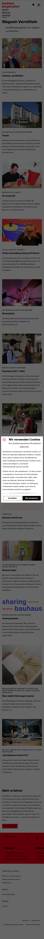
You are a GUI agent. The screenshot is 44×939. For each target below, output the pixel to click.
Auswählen (12, 498)
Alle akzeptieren (31, 498)
